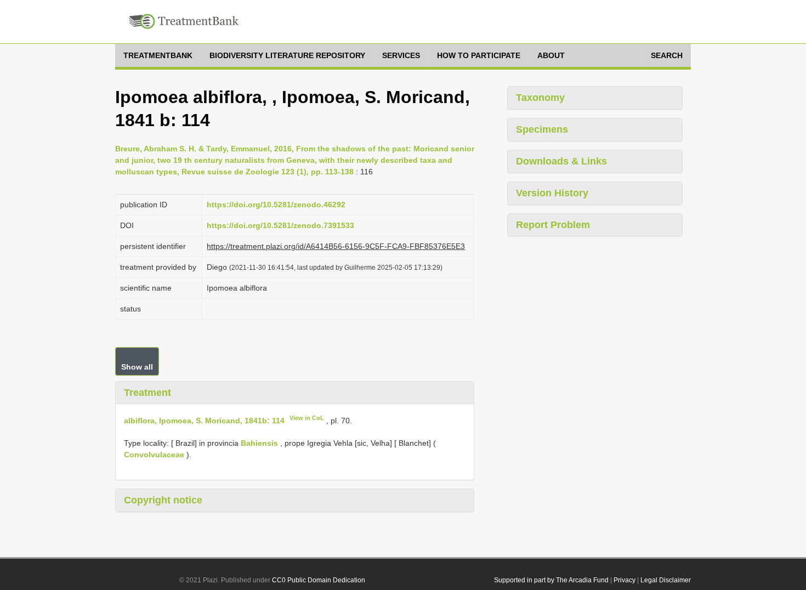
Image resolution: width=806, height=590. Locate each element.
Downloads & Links (561, 161)
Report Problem (553, 224)
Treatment (147, 392)
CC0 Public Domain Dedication (318, 580)
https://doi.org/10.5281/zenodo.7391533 (280, 225)
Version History (552, 193)
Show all (137, 366)
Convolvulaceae (154, 454)
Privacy (624, 580)
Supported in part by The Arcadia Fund (551, 580)
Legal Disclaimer (665, 580)
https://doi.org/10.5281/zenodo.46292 (276, 204)
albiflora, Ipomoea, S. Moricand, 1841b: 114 (204, 420)
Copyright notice (163, 500)
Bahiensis (259, 443)
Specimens (542, 129)
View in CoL (307, 418)
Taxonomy (540, 97)
